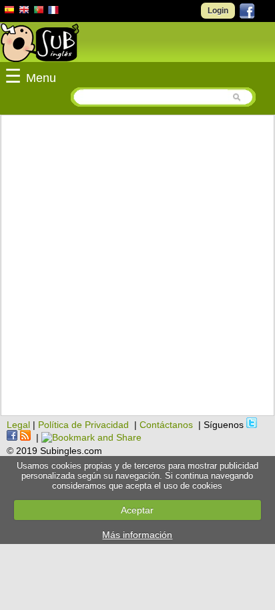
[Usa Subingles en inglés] (24, 11)
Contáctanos (166, 424)
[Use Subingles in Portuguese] (38, 11)
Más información (137, 534)
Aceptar (137, 510)
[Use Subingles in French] (53, 12)
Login (218, 10)
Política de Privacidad (83, 424)
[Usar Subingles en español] (9, 12)
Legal (18, 424)
